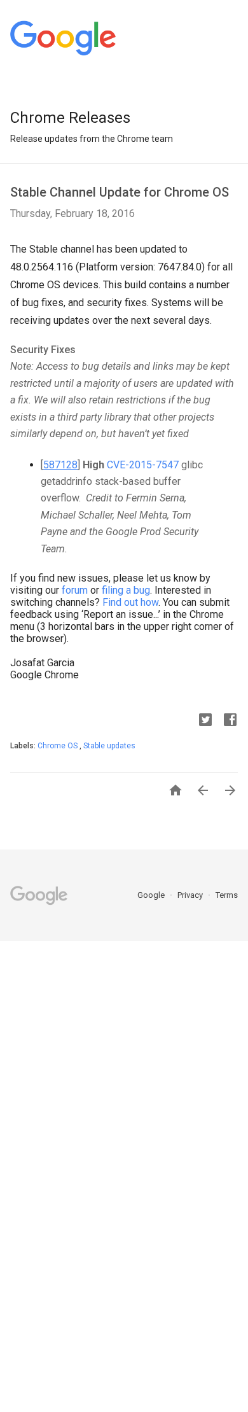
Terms (227, 895)
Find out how (130, 602)
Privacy (191, 895)
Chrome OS (58, 745)
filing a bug (126, 590)
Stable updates (109, 745)
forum (75, 590)
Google (152, 895)
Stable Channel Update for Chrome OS (119, 192)
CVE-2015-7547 (143, 465)
